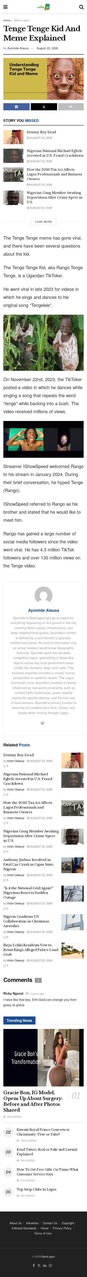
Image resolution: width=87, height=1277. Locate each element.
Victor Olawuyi (15, 761)
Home (7, 20)
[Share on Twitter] (44, 106)
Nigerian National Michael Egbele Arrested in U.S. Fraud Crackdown (27, 779)
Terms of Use (43, 1233)
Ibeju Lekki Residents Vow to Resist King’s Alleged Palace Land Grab (30, 950)
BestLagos (48, 1256)
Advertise (32, 1223)
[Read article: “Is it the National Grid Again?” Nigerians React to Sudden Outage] (72, 894)
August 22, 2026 (47, 48)
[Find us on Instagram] (50, 1265)
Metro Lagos (21, 20)
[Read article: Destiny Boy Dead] (13, 137)
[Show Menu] (5, 6)
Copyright (68, 1223)
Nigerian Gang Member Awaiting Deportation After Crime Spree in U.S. (54, 197)
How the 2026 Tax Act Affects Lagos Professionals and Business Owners (54, 174)
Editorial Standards (24, 1228)
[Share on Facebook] (16, 106)
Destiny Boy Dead (41, 132)
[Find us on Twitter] (39, 1265)
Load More (43, 221)
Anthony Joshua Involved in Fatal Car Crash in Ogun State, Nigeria (28, 864)
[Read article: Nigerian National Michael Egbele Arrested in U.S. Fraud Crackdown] (13, 156)
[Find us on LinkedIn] (44, 1265)
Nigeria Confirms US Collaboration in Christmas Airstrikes (26, 921)
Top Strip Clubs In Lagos (36, 1189)
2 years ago (37, 993)
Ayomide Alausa (18, 48)
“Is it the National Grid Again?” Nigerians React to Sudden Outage (28, 892)
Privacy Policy (62, 1228)
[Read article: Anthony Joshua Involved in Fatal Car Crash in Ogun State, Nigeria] (72, 865)
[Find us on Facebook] (34, 1265)
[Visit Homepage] (43, 6)
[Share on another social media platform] (71, 106)
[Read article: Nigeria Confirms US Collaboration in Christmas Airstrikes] (72, 922)
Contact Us (50, 1223)
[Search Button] (81, 6)
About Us (16, 1223)
